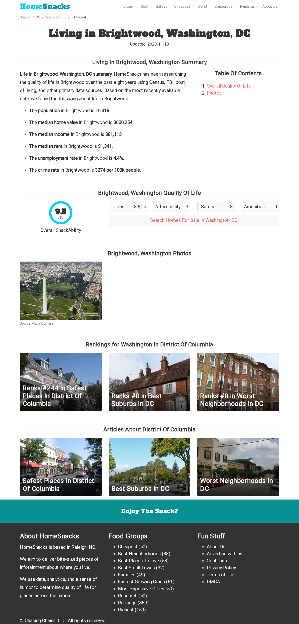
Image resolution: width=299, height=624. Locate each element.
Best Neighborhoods (139, 554)
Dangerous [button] (224, 6)
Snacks (45, 6)
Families (126, 575)
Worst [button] (202, 6)
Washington (54, 17)
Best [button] (145, 6)
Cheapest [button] (182, 6)
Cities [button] (128, 6)
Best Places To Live (138, 561)
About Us (269, 6)
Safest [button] (162, 6)
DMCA (213, 582)
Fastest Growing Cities (141, 582)
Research (127, 596)
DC (38, 17)
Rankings (127, 603)
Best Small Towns (136, 568)
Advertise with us (224, 554)
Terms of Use (220, 575)
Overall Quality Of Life (229, 86)
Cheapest (127, 547)
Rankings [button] (248, 6)
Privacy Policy (221, 568)
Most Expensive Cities (141, 589)
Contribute (217, 561)
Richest (126, 610)
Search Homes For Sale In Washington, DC (194, 220)
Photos (214, 93)
